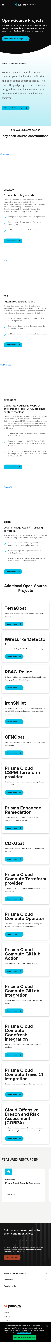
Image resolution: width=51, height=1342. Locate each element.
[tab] (14, 1209)
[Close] (47, 1326)
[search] (47, 4)
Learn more (11, 241)
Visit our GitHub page (13, 39)
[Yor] (27, 273)
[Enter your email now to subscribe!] (25, 1243)
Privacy (6, 1312)
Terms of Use (9, 1320)
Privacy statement (24, 1333)
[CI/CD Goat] (23, 376)
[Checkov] (23, 166)
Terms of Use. (20, 1251)
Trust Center (8, 1316)
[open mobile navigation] (3, 4)
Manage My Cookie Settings (24, 1337)
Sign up (10, 1257)
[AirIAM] (27, 499)
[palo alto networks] (25, 4)
